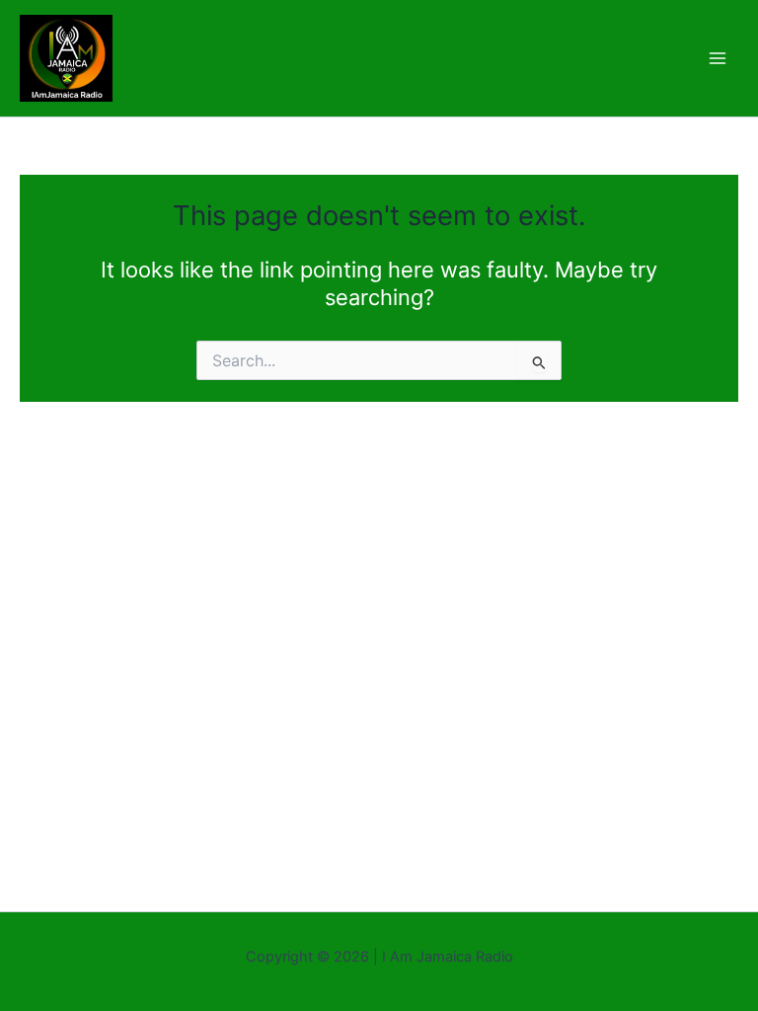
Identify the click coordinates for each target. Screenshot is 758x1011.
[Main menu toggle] (717, 58)
